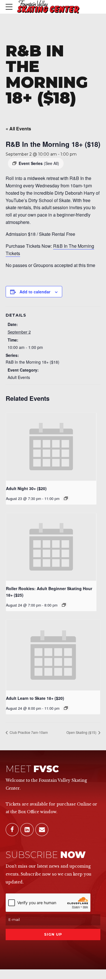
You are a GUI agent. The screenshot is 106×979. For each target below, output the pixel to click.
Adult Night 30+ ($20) (26, 488)
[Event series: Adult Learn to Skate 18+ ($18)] (66, 708)
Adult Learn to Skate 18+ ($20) (35, 698)
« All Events (18, 128)
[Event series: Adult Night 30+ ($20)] (66, 498)
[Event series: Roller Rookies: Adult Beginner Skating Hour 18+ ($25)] (64, 605)
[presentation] (51, 447)
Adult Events (19, 377)
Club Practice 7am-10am (28, 732)
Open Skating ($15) (81, 732)
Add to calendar (35, 291)
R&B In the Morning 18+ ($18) (32, 362)
